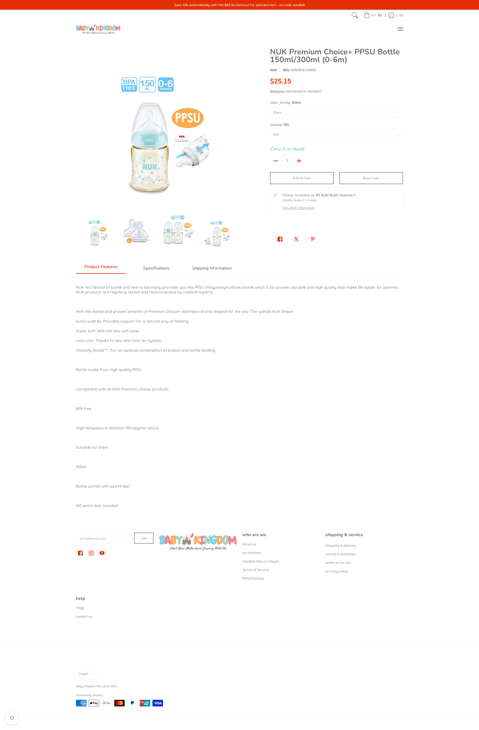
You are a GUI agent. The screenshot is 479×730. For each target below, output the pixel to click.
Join (144, 538)
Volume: (279, 125)
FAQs (80, 608)
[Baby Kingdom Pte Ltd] (98, 29)
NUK (273, 70)
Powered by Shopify (89, 695)
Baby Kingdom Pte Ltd (91, 686)
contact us (84, 616)
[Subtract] (276, 161)
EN (401, 15)
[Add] (299, 161)
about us (249, 544)
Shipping (277, 91)
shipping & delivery (340, 545)
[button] (280, 239)
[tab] (101, 268)
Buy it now (371, 178)
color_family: (285, 102)
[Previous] (80, 128)
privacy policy (336, 571)
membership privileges (260, 561)
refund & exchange (340, 554)
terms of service (338, 563)
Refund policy (253, 578)
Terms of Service (255, 570)
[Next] (233, 128)
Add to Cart (302, 178)
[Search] (355, 15)
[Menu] (400, 29)
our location (251, 553)
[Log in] (391, 15)
